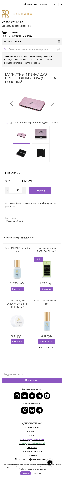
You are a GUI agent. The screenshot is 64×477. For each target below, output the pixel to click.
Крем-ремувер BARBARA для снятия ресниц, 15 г (17, 303)
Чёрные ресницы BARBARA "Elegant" (46, 249)
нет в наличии (46, 346)
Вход (29, 4)
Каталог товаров (12, 41)
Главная (7, 56)
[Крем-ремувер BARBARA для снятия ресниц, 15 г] (17, 322)
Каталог (18, 56)
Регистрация (40, 4)
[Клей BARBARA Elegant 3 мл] (47, 322)
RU (55, 4)
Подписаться (32, 380)
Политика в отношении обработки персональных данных (38, 468)
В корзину (17, 288)
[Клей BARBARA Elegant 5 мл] (17, 269)
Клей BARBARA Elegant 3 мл (46, 302)
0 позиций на (20, 34)
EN (60, 4)
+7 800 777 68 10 (12, 22)
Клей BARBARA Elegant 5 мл (17, 249)
